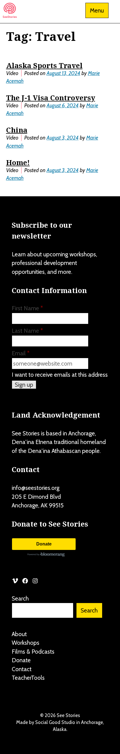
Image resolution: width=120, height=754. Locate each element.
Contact (22, 669)
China (16, 130)
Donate (44, 544)
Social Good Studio (55, 722)
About (19, 634)
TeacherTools (28, 677)
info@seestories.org (35, 487)
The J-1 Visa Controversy (50, 97)
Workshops (25, 642)
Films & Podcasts (33, 651)
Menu (97, 10)
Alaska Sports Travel (44, 65)
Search (20, 598)
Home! (18, 162)
